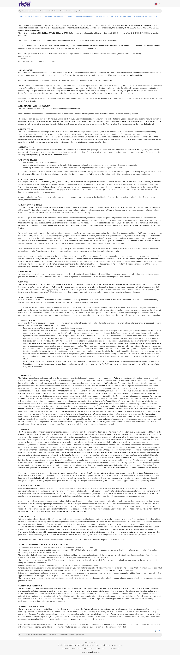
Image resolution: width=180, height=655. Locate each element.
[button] (157, 3)
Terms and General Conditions (31, 16)
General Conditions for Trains (107, 16)
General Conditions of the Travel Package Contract (139, 16)
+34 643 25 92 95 (116, 645)
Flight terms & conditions (84, 16)
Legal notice (65, 648)
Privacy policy (101, 648)
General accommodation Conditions (58, 16)
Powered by (90, 652)
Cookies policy (113, 648)
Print (158, 631)
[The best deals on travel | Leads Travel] (24, 3)
